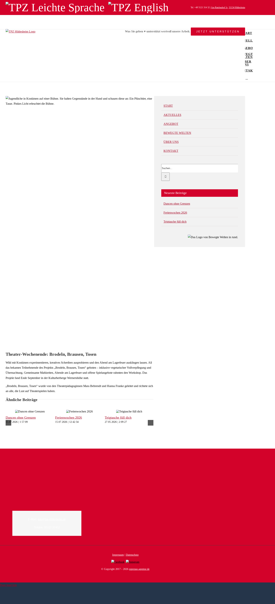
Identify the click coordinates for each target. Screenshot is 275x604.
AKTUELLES (172, 114)
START (168, 105)
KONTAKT (171, 150)
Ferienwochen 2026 (68, 417)
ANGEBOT (171, 123)
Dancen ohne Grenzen (21, 417)
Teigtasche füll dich (118, 417)
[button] (246, 78)
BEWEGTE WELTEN (177, 132)
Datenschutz (132, 554)
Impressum (118, 554)
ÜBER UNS (171, 141)
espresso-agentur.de (139, 569)
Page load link (8, 585)
